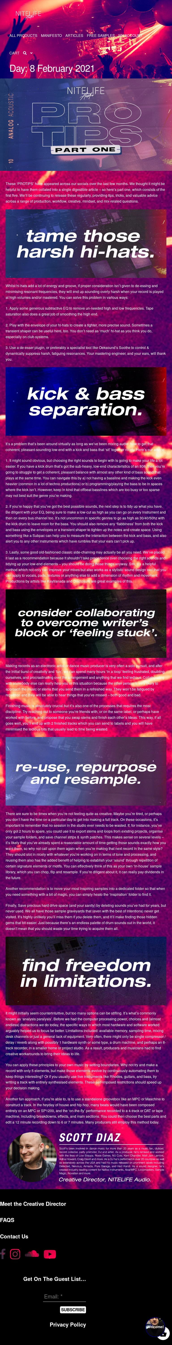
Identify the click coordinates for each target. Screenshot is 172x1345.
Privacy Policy (68, 1324)
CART (14, 53)
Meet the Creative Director (33, 1203)
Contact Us (14, 1236)
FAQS (7, 1220)
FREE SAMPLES (101, 35)
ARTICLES (74, 35)
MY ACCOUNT (130, 35)
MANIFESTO (51, 35)
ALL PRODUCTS (23, 35)
